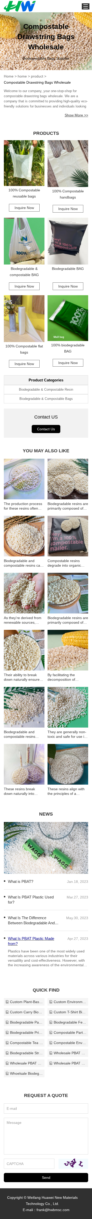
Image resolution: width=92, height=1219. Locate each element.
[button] (38, 869)
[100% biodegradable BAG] (68, 318)
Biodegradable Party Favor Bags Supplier (26, 1022)
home (22, 76)
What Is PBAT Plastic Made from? (31, 941)
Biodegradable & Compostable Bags (46, 399)
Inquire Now (24, 208)
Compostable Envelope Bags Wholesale (70, 1043)
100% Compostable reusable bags (24, 193)
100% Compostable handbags (68, 194)
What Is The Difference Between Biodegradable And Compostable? (31, 921)
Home (9, 76)
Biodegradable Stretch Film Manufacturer (26, 1053)
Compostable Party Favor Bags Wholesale (70, 1032)
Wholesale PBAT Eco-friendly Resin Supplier (26, 1063)
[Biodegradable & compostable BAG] (24, 241)
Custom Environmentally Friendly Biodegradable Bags (70, 1002)
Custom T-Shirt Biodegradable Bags (70, 1012)
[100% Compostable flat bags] (24, 318)
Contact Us (46, 429)
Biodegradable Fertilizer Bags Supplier (70, 1022)
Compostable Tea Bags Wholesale (26, 1043)
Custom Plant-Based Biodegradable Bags (26, 1002)
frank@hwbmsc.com (53, 1210)
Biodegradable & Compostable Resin (46, 389)
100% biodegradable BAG (68, 348)
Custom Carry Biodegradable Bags (26, 1012)
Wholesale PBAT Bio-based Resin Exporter (70, 1063)
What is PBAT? (20, 881)
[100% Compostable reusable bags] (24, 163)
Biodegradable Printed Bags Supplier (26, 1032)
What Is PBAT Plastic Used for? (31, 899)
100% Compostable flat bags (24, 349)
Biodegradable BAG (68, 269)
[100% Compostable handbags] (68, 163)
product (37, 76)
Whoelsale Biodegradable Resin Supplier (26, 1073)
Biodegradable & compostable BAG (24, 272)
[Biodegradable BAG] (68, 241)
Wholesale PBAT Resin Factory (70, 1053)
